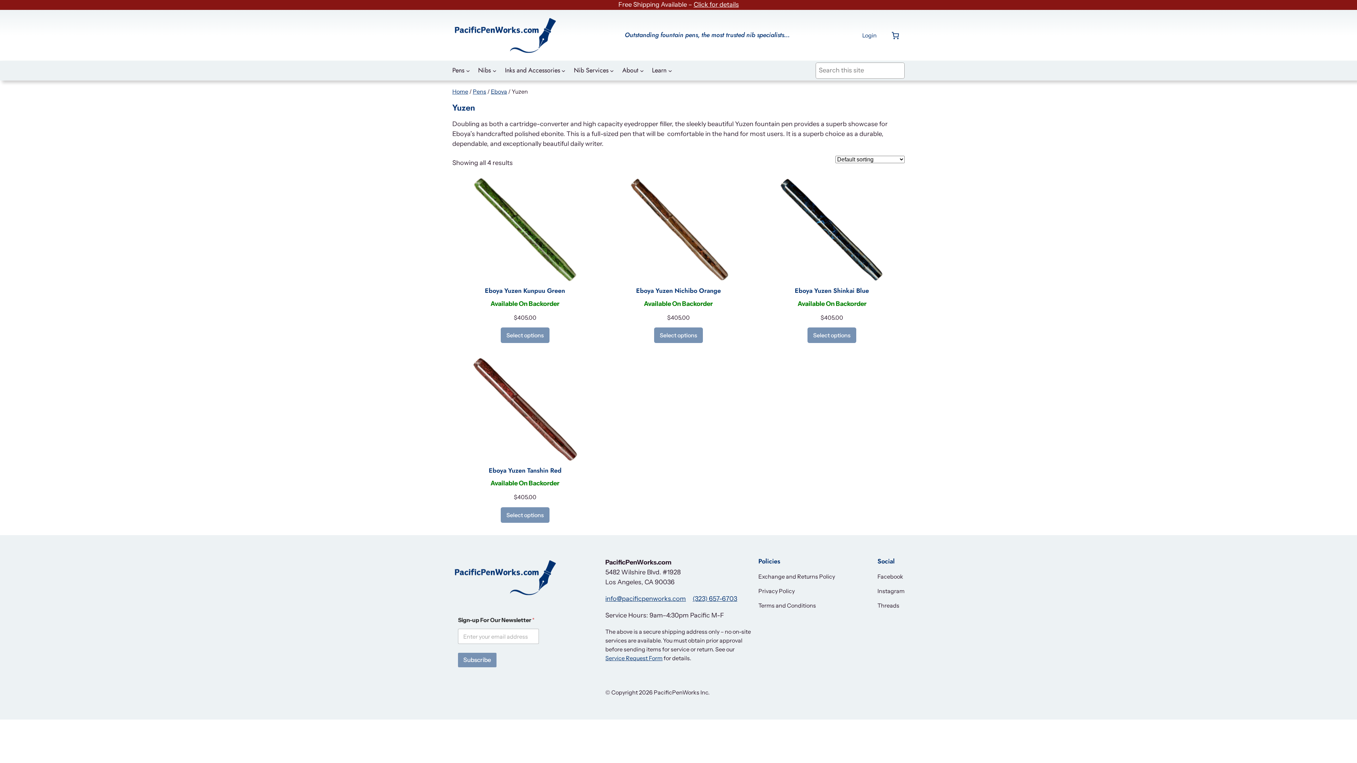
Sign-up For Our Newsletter (496, 620)
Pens (479, 91)
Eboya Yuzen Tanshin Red (525, 471)
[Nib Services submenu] (612, 71)
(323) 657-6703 (715, 599)
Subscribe (477, 659)
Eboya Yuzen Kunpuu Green (525, 291)
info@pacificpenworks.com (645, 599)
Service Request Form (634, 658)
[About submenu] (642, 71)
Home (460, 91)
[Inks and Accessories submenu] (563, 71)
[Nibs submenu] (495, 71)
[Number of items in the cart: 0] (895, 35)
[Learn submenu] (670, 71)
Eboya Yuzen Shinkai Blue (832, 291)
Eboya (499, 91)
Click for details (716, 4)
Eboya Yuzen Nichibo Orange (678, 291)
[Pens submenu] (468, 71)
